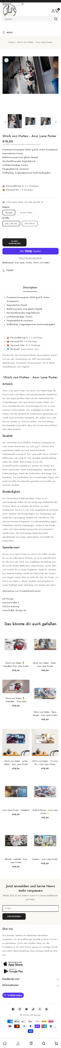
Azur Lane (19, 262)
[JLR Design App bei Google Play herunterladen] (30, 970)
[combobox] (30, 19)
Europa (9, 212)
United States (26, 212)
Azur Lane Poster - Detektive (16, 810)
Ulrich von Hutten (41, 262)
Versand (14, 144)
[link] (5, 1044)
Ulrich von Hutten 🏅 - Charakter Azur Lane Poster (16, 664)
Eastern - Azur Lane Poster (45, 859)
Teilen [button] (9, 270)
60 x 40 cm (11, 223)
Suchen (55, 19)
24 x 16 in (31, 224)
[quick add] (26, 631)
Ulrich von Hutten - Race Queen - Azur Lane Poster (45, 713)
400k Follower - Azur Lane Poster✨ (45, 812)
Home (11, 42)
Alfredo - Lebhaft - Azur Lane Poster (16, 861)
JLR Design (35, 1015)
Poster (29, 262)
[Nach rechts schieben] (56, 122)
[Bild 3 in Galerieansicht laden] (46, 121)
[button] (57, 10)
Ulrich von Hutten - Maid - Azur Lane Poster (45, 664)
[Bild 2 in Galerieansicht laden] (30, 121)
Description (30, 287)
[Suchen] (43, 1043)
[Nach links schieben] (5, 122)
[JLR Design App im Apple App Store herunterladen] (30, 963)
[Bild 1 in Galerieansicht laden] (15, 121)
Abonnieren (14, 916)
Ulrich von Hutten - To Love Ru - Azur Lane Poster (45, 763)
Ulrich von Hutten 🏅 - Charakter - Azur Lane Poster (16, 700)
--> (30, 522)
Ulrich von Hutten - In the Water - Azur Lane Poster (16, 763)
